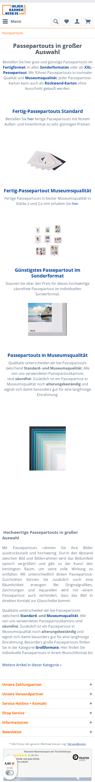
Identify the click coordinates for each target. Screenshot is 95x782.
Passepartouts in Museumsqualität (48, 355)
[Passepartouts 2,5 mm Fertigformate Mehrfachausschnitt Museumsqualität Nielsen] (47, 240)
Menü (16, 21)
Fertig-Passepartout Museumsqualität (47, 191)
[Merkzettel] (66, 21)
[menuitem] (11, 21)
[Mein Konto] (77, 21)
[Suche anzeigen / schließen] (55, 21)
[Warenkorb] (88, 21)
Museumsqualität (62, 615)
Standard (28, 615)
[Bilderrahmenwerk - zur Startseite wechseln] (14, 10)
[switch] (10, 772)
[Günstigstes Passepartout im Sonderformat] (47, 319)
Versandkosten (77, 744)
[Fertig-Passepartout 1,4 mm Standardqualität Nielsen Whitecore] (47, 160)
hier (30, 118)
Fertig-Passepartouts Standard (47, 111)
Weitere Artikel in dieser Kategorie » (32, 664)
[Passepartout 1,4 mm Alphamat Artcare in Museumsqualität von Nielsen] (47, 448)
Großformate (47, 647)
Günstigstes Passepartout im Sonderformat (47, 273)
